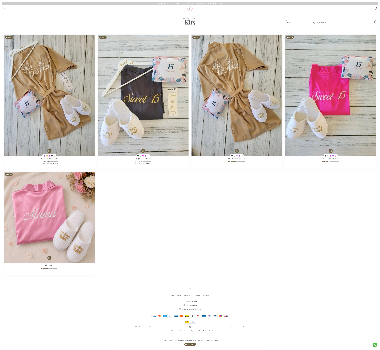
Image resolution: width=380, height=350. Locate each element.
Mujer (187, 18)
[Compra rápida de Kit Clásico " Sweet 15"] (331, 151)
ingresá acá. (194, 331)
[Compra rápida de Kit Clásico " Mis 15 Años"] (237, 151)
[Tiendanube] (190, 327)
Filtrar (288, 22)
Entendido (190, 344)
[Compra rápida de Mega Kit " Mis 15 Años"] (49, 151)
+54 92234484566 (191, 305)
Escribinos (206, 295)
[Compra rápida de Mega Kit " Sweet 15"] (143, 151)
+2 (54, 155)
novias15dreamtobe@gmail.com (191, 309)
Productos (187, 295)
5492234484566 (191, 301)
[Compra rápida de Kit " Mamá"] (49, 258)
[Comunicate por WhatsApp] (375, 345)
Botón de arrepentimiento (206, 331)
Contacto (197, 295)
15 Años (193, 18)
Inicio (182, 18)
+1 (148, 155)
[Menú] (4, 8)
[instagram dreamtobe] (190, 288)
